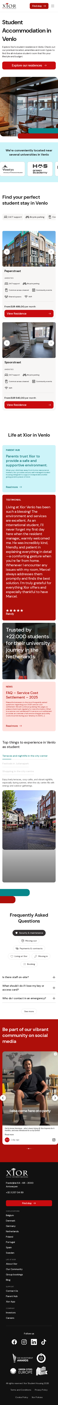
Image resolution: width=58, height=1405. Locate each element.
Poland (9, 1236)
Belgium (10, 1215)
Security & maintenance (31, 933)
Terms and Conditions (20, 1389)
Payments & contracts (31, 948)
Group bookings (14, 1274)
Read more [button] (9, 1135)
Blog (8, 1279)
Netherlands (12, 1231)
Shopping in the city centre (18, 771)
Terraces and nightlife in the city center (25, 755)
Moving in (43, 956)
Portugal (10, 1242)
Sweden (10, 1252)
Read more (12, 487)
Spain (9, 1247)
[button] (7, 252)
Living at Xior (21, 956)
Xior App (10, 1301)
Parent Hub (12, 1296)
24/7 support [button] (15, 217)
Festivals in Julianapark (15, 763)
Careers (10, 1317)
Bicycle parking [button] (37, 217)
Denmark (10, 1220)
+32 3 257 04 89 (14, 1192)
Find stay (37, 5)
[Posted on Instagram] (54, 1140)
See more (29, 1011)
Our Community (14, 1269)
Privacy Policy (41, 1389)
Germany (11, 1226)
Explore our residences (27, 65)
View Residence (16, 313)
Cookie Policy (21, 1397)
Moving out (31, 940)
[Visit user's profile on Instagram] (7, 1139)
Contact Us (12, 1290)
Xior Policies (37, 1397)
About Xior (11, 1263)
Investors (11, 1312)
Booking (31, 964)
